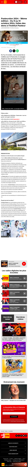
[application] (14, 89)
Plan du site (5, 458)
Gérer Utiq (9, 461)
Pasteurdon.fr (16, 119)
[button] (14, 89)
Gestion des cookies (17, 461)
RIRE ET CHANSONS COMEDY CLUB (15, 308)
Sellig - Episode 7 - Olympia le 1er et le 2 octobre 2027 (13, 400)
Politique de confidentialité (18, 460)
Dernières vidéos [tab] (20, 318)
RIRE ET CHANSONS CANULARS (15, 300)
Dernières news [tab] (7, 318)
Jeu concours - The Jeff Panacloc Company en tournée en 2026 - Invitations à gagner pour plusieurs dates (12, 375)
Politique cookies (7, 460)
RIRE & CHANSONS (14, 277)
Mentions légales (17, 458)
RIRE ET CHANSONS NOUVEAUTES (13, 264)
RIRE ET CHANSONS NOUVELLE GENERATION (16, 285)
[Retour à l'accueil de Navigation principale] (5, 2)
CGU (24, 458)
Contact (11, 458)
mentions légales (13, 421)
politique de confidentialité (21, 421)
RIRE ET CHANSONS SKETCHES (15, 293)
